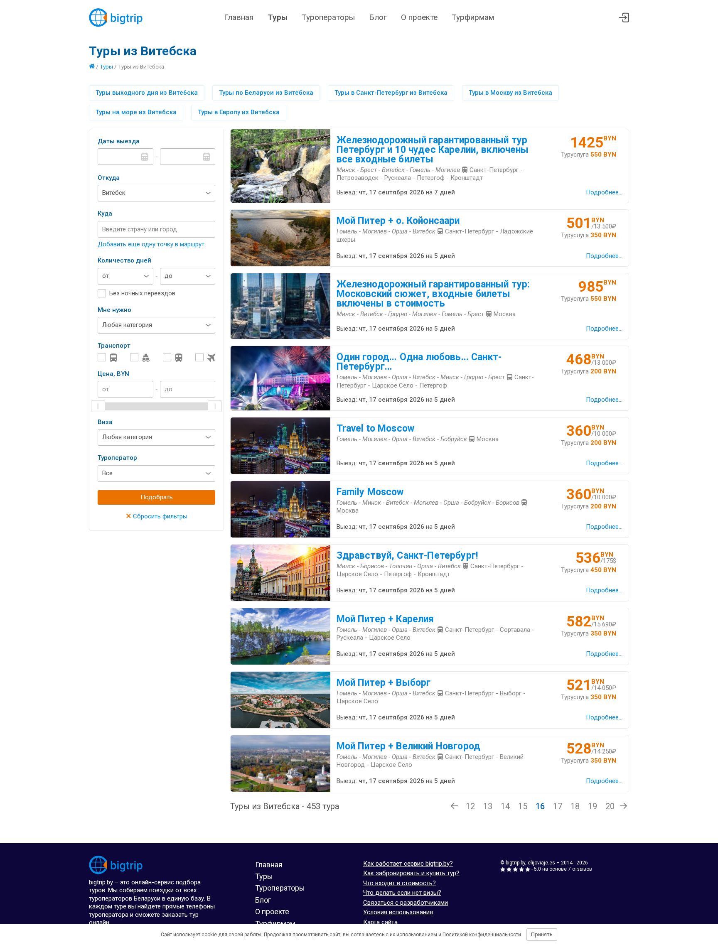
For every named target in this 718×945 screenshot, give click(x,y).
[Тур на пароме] (140, 357)
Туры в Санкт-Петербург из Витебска (391, 92)
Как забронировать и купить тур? (411, 873)
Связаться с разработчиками (405, 902)
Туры (278, 17)
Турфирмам (473, 17)
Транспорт (114, 345)
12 (470, 806)
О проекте (419, 17)
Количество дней (124, 260)
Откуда (109, 178)
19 (592, 806)
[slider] (98, 406)
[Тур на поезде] (173, 357)
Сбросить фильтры (156, 516)
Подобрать (156, 497)
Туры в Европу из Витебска (239, 112)
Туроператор (117, 457)
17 (557, 806)
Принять (542, 934)
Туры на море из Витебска (136, 112)
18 (575, 806)
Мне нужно (114, 310)
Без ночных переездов (142, 293)
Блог (378, 17)
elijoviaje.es (541, 863)
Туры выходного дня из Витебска (147, 92)
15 (522, 806)
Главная (238, 17)
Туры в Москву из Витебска (510, 92)
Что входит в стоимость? (399, 883)
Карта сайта (380, 922)
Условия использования (398, 912)
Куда (105, 213)
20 (610, 806)
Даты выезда (119, 141)
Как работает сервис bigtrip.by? (408, 863)
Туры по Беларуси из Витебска (266, 92)
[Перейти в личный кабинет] (624, 17)
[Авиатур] (205, 357)
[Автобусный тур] (108, 357)
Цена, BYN (113, 374)
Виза (105, 422)
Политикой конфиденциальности (482, 935)
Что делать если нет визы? (402, 892)
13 (487, 806)
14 (505, 806)
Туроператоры (328, 17)
